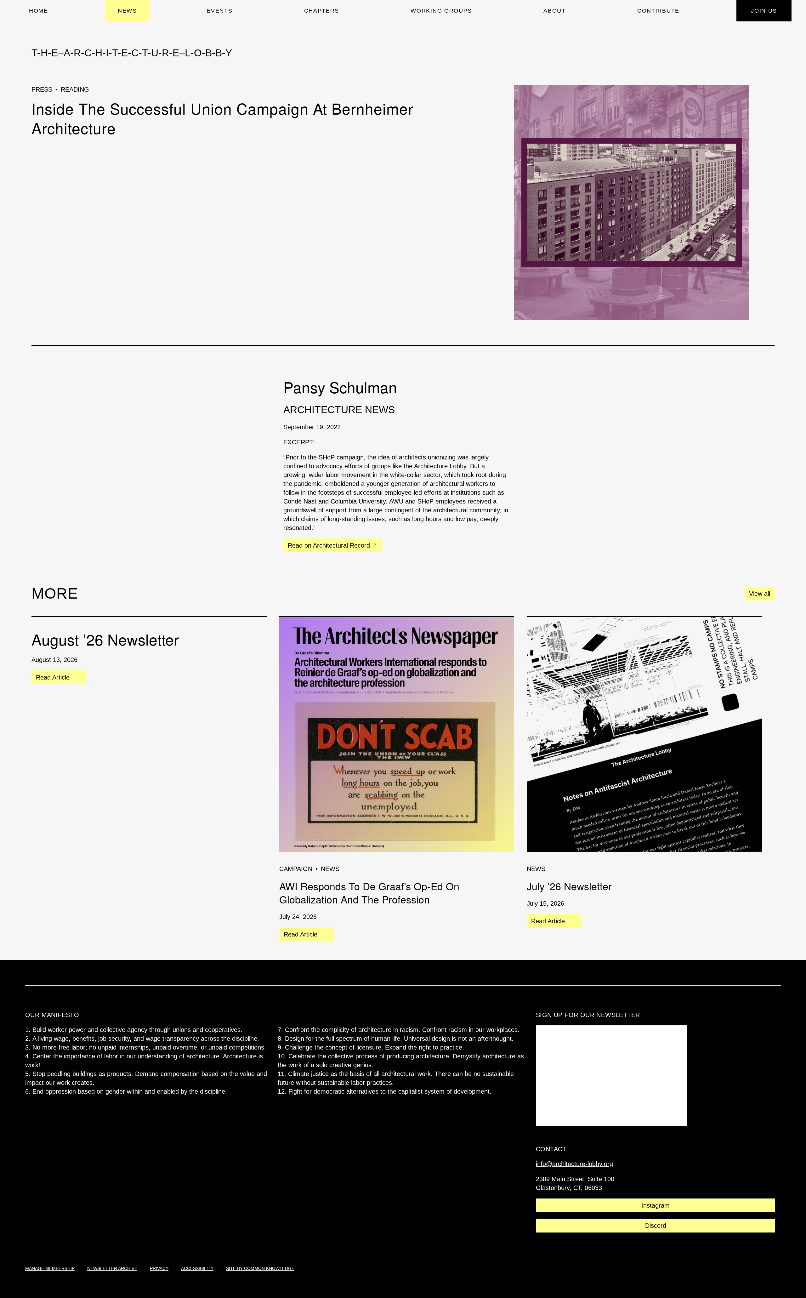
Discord (655, 1225)
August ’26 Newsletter (105, 639)
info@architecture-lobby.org (574, 1163)
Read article (53, 679)
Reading (75, 89)
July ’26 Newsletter (569, 886)
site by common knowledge (260, 1268)
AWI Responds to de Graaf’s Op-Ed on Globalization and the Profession (369, 893)
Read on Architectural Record (329, 545)
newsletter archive (112, 1268)
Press (41, 89)
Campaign (295, 868)
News (330, 868)
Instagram (655, 1205)
